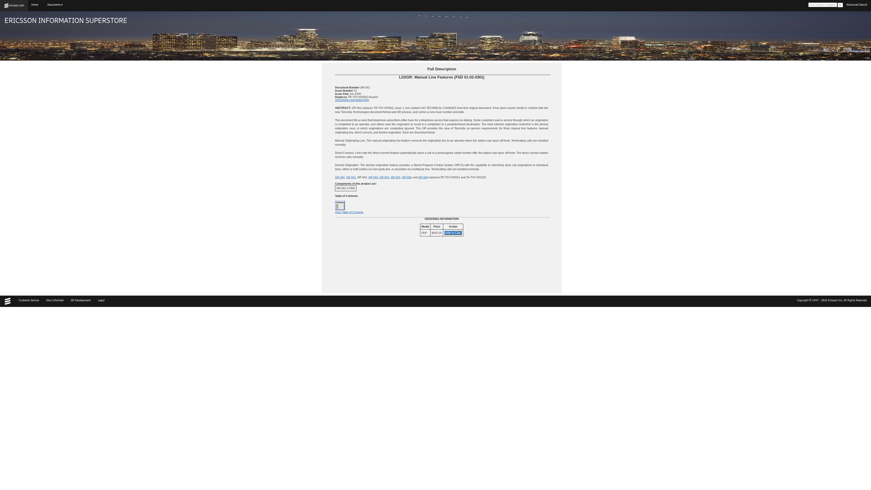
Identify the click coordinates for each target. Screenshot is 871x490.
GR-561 (351, 177)
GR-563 (373, 177)
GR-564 (384, 177)
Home (35, 4)
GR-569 (423, 177)
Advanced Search (857, 4)
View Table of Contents (349, 212)
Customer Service (29, 300)
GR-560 (340, 177)
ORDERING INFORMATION (352, 100)
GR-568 (406, 177)
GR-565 (395, 177)
